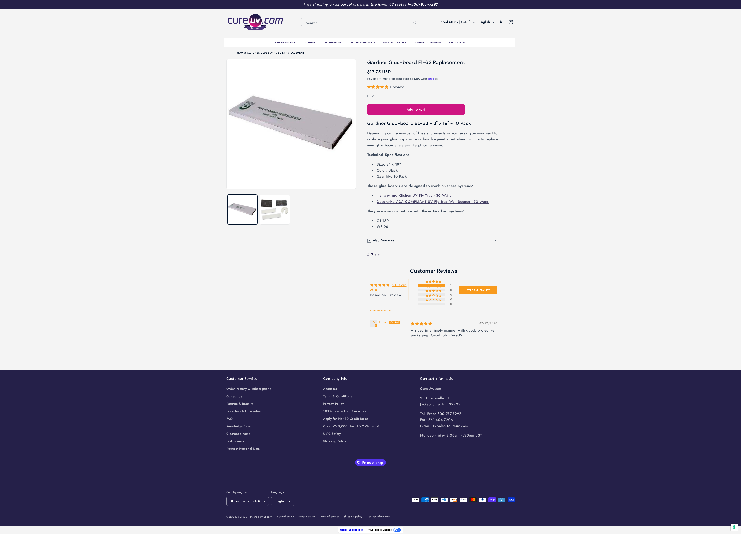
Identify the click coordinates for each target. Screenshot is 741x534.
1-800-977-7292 (422, 4)
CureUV (243, 517)
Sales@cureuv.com (452, 425)
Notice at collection (352, 529)
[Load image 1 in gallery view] (242, 210)
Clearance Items (238, 434)
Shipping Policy (334, 441)
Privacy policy (306, 516)
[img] (421, 323)
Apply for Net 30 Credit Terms (346, 418)
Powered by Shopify (261, 517)
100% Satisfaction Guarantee (344, 411)
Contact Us (234, 396)
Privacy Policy (333, 403)
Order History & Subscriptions (248, 389)
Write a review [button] (478, 290)
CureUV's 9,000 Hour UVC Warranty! (351, 426)
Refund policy (285, 516)
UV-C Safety (332, 434)
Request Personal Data (243, 448)
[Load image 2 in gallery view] (275, 210)
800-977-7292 (449, 413)
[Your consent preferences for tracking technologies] (734, 527)
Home (241, 53)
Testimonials (235, 441)
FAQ (229, 418)
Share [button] (375, 254)
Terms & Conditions (337, 396)
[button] (378, 87)
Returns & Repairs (239, 403)
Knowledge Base (238, 426)
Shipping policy (353, 516)
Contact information (378, 516)
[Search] (415, 23)
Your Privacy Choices (380, 529)
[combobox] (360, 22)
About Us (330, 389)
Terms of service (329, 516)
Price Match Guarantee (243, 411)
